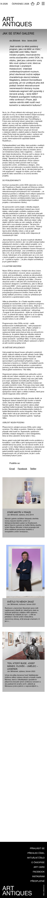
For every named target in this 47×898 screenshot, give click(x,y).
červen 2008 (32, 40)
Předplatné (37, 880)
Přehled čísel (36, 852)
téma (24, 40)
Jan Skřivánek (14, 40)
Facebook (39, 871)
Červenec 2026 (20, 3)
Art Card (39, 866)
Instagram (38, 876)
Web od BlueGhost (44, 890)
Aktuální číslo (36, 857)
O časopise (38, 862)
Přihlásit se (37, 848)
